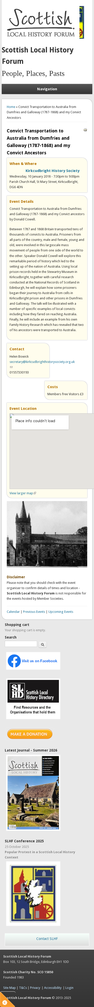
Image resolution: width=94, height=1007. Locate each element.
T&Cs (23, 988)
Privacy (35, 988)
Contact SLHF (47, 939)
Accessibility (52, 988)
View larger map (23, 493)
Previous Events (34, 612)
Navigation (47, 89)
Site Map (9, 988)
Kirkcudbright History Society (52, 170)
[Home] (41, 39)
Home (11, 107)
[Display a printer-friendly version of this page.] (85, 130)
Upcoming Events (60, 612)
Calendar (13, 612)
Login (69, 988)
